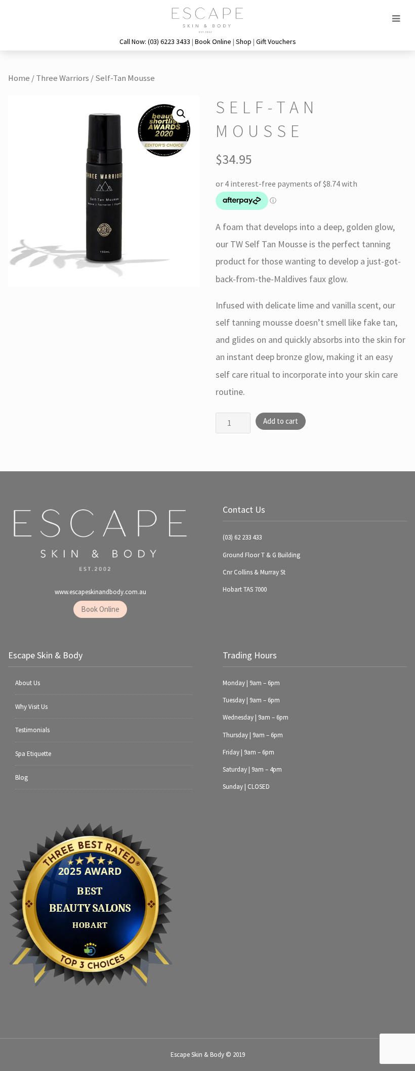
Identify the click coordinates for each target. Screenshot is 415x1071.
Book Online (213, 41)
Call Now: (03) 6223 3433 (154, 41)
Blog (21, 777)
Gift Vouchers (276, 41)
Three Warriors (62, 78)
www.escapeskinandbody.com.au (100, 592)
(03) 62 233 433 (242, 537)
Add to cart (280, 421)
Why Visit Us (31, 706)
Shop (244, 41)
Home (19, 78)
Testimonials (32, 730)
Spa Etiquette (33, 753)
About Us (27, 683)
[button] (181, 114)
